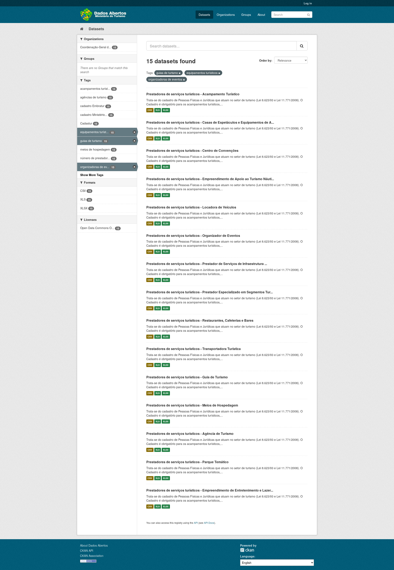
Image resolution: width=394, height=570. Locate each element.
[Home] (82, 28)
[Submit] (308, 14)
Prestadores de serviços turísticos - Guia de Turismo (187, 377)
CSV (150, 110)
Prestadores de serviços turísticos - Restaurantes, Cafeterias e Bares (199, 320)
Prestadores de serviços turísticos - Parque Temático (187, 461)
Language (247, 556)
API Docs (209, 522)
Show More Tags (91, 175)
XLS (158, 110)
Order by (265, 60)
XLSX (165, 110)
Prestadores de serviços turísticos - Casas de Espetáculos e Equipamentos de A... (210, 122)
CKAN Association (91, 556)
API (196, 522)
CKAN (247, 550)
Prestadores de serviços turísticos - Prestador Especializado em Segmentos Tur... (209, 292)
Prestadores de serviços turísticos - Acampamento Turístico (192, 94)
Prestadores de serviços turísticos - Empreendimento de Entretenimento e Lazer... (209, 490)
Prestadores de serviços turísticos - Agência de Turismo (190, 433)
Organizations (226, 15)
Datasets (204, 15)
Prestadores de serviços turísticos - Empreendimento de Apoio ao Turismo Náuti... (210, 178)
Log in (308, 3)
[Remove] (180, 73)
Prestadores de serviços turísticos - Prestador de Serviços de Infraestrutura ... (206, 263)
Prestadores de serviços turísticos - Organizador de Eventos (193, 235)
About (261, 15)
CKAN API (86, 550)
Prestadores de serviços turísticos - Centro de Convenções (192, 150)
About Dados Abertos (94, 545)
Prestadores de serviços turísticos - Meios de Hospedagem (192, 405)
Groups (246, 15)
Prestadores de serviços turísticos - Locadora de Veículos (191, 207)
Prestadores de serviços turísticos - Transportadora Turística (193, 348)
